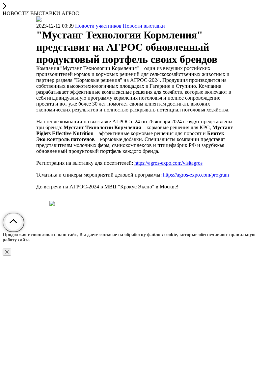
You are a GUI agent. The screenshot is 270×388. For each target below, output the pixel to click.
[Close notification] (7, 252)
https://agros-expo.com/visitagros (168, 163)
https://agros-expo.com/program (196, 175)
